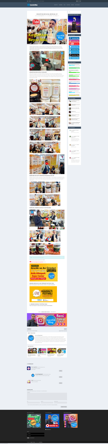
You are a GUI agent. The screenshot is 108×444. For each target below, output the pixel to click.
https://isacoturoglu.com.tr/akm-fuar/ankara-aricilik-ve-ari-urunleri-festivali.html (42, 284)
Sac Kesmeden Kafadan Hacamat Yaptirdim (74, 91)
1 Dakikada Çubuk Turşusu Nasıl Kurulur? (75, 115)
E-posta (42, 401)
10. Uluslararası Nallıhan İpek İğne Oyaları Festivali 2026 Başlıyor (75, 123)
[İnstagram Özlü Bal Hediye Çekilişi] (42, 350)
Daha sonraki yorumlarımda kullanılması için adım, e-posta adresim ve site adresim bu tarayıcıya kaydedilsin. (42, 404)
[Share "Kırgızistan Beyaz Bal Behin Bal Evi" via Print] (49, 312)
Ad (27, 401)
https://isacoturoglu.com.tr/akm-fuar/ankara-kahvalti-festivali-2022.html (41, 305)
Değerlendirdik (77, 116)
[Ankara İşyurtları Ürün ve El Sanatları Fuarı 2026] (70, 119)
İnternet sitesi (56, 401)
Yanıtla (60, 370)
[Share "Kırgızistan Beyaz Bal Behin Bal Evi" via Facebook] (42, 312)
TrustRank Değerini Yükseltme (75, 130)
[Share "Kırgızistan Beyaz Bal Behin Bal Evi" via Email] (47, 312)
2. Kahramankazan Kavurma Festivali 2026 (75, 104)
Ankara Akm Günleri (77, 108)
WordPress (40, 442)
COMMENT (28, 392)
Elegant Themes (33, 442)
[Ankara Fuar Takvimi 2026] (70, 109)
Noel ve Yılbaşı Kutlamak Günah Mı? (74, 64)
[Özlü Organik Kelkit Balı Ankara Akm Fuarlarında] (32, 350)
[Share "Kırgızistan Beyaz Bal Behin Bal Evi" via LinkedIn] (45, 312)
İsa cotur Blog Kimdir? (41, 15)
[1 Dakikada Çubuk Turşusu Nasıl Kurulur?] (70, 115)
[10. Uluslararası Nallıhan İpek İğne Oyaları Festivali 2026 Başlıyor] (70, 123)
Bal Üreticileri (50, 15)
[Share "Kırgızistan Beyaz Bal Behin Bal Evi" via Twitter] (44, 312)
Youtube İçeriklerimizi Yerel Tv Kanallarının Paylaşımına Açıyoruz (74, 78)
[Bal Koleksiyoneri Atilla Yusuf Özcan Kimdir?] (51, 350)
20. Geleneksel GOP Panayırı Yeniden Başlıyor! (75, 101)
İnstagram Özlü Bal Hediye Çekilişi (42, 355)
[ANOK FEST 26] (70, 112)
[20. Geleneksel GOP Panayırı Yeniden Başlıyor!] (70, 101)
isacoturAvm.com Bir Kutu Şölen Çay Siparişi (74, 82)
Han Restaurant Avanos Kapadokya (74, 94)
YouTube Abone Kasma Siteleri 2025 (74, 67)
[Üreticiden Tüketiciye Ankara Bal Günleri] (61, 350)
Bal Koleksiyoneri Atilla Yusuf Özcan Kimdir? (51, 355)
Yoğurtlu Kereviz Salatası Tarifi (73, 85)
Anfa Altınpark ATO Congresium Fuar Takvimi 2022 (74, 75)
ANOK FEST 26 (73, 111)
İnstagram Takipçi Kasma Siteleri (75, 136)
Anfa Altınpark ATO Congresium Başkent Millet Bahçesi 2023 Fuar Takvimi (74, 71)
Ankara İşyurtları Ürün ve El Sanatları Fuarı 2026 (75, 119)
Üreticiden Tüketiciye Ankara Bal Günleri (60, 355)
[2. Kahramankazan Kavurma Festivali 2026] (70, 105)
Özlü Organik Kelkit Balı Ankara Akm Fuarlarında (31, 355)
